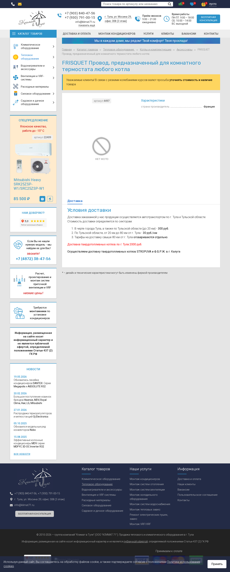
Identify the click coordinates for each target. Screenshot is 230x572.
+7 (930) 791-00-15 (80, 17)
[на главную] (32, 19)
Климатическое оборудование (101, 479)
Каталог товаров (30, 33)
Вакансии (189, 33)
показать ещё (87, 25)
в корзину (42, 199)
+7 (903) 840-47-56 (80, 13)
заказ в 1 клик (50, 199)
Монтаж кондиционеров (116, 33)
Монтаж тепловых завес (145, 509)
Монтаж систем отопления (147, 484)
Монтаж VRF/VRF (140, 524)
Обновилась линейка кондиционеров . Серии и (32, 383)
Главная (67, 49)
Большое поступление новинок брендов (32, 400)
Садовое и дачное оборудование (102, 510)
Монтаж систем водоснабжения (150, 504)
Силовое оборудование (96, 505)
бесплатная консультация (208, 19)
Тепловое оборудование (119, 49)
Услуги (148, 33)
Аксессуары (184, 49)
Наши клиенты (187, 484)
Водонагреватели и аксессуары (102, 489)
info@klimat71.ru (85, 21)
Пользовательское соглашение (198, 494)
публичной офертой (136, 541)
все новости (22, 454)
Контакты (211, 33)
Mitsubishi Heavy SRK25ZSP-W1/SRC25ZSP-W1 (29, 184)
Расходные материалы (96, 500)
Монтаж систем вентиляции (147, 489)
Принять (217, 564)
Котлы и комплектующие (155, 49)
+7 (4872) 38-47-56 (33, 259)
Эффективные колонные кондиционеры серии (29, 443)
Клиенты (167, 33)
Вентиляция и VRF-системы (99, 494)
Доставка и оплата (77, 33)
